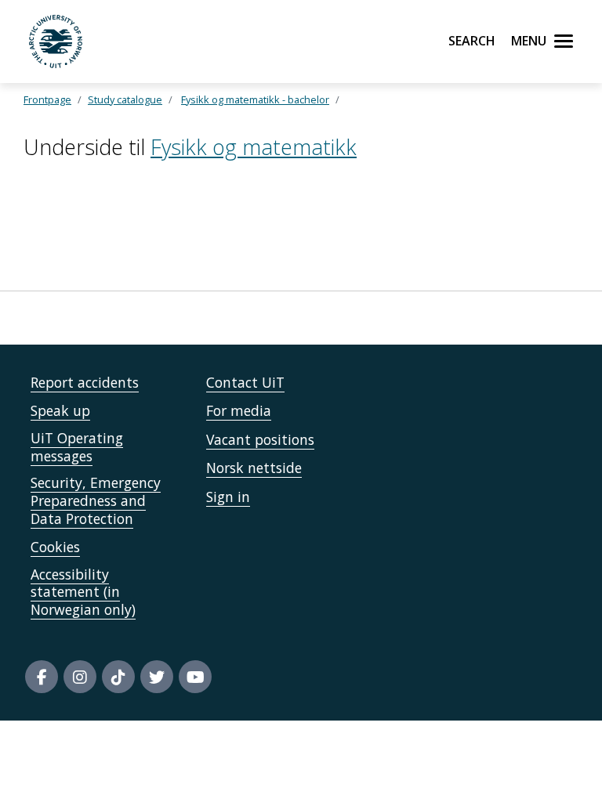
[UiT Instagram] (79, 676)
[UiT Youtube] (195, 676)
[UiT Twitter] (156, 676)
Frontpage (47, 99)
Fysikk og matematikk (253, 146)
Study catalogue (125, 99)
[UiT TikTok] (118, 676)
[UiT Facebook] (41, 676)
